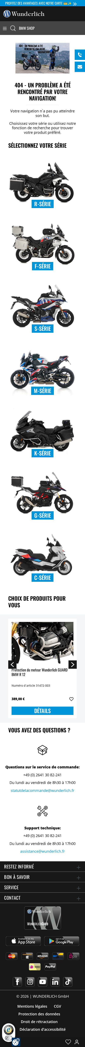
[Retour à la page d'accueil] (24, 13)
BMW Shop (27, 28)
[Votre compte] (77, 1042)
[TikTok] (67, 982)
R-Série (42, 204)
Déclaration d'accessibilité (43, 1029)
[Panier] (82, 28)
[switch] (8, 1038)
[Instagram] (30, 982)
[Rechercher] (13, 28)
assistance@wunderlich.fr (42, 851)
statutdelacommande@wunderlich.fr (42, 790)
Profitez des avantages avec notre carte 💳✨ (38, 3)
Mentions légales (32, 1006)
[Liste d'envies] (68, 1042)
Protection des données (39, 1013)
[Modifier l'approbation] (16, 1042)
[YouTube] (42, 982)
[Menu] (5, 28)
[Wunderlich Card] (42, 918)
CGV (57, 1006)
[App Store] (23, 941)
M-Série (42, 391)
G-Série (42, 515)
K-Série (42, 453)
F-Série (43, 266)
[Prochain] (72, 664)
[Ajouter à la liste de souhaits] (71, 699)
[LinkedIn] (55, 982)
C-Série (42, 577)
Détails (42, 711)
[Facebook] (17, 982)
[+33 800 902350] (80, 55)
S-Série (42, 328)
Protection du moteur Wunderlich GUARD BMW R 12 (39, 672)
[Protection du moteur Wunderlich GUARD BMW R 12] (42, 643)
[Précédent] (12, 664)
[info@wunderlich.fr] (80, 67)
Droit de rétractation (39, 1021)
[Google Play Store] (61, 941)
